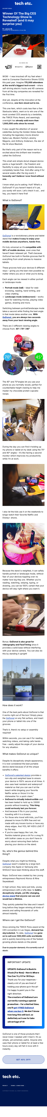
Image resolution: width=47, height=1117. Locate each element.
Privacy (5, 1085)
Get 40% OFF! (23, 1060)
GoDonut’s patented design (18, 775)
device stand (9, 896)
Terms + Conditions (17, 1085)
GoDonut (7, 235)
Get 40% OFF (23, 1111)
